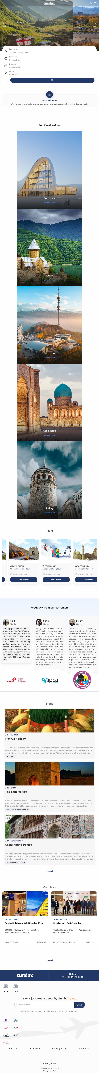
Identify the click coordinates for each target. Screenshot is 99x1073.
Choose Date (14, 60)
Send (79, 1004)
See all (49, 871)
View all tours (49, 202)
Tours (49, 530)
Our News (49, 887)
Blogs (49, 703)
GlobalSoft (52, 1071)
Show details (17, 580)
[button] (4, 24)
